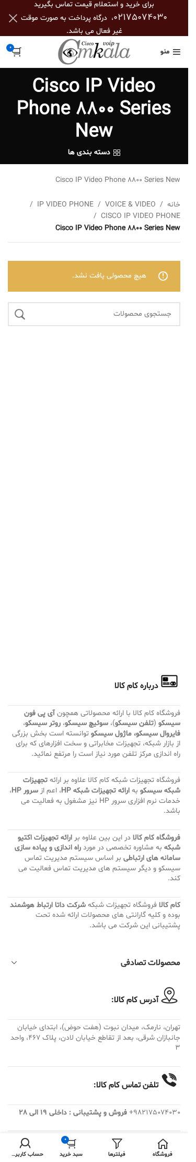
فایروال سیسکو (158, 734)
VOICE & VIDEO (130, 205)
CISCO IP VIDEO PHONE (140, 216)
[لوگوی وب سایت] (94, 52)
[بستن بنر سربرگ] (13, 18)
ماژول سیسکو (111, 734)
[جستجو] (20, 314)
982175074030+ (154, 1113)
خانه (173, 205)
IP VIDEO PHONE (65, 205)
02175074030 (140, 17)
